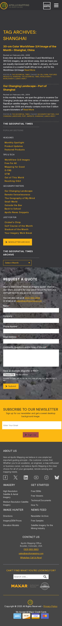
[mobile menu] (55, 6)
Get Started (40, 484)
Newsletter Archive (19, 242)
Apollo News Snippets (17, 212)
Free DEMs (36, 491)
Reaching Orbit (13, 181)
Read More (30, 70)
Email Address (10, 337)
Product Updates (14, 146)
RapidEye (30, 116)
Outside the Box (13, 205)
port (24, 116)
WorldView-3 (45, 76)
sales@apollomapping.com (29, 301)
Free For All (11, 163)
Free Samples (37, 521)
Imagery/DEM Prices (12, 521)
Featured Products (15, 149)
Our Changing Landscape (19, 191)
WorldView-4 (8, 78)
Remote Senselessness (17, 194)
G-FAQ (8, 170)
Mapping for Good (15, 167)
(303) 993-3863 (32, 298)
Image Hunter (13, 509)
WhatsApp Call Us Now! (31, 558)
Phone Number (10, 326)
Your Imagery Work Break (18, 233)
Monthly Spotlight (14, 142)
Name (6, 306)
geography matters (46, 114)
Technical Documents (41, 500)
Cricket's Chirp (13, 222)
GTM (7, 174)
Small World (11, 201)
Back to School (13, 208)
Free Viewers (37, 496)
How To (34, 505)
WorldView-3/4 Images (17, 159)
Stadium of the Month (17, 229)
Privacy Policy (51, 606)
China (45, 74)
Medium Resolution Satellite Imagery (15, 503)
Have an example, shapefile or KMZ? (20, 371)
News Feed (38, 509)
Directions (8, 516)
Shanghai (17, 76)
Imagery (9, 484)
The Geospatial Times (21, 74)
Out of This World (14, 177)
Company (7, 316)
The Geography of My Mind (20, 198)
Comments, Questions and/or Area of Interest (25, 347)
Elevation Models (11, 525)
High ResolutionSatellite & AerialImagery (10, 494)
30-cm (40, 74)
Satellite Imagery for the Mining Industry (42, 526)
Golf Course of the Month (19, 226)
